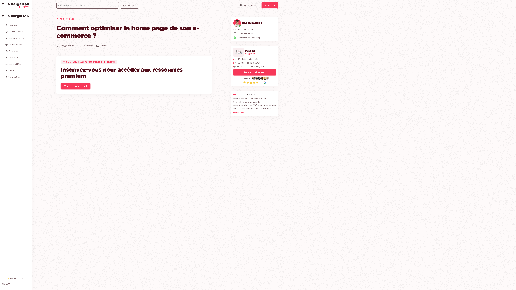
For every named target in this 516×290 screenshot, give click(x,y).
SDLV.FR (6, 284)
